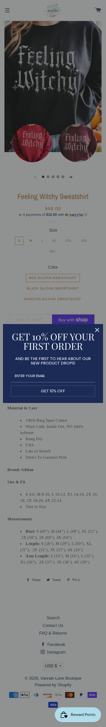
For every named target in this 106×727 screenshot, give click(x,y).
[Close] (97, 330)
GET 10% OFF (53, 391)
